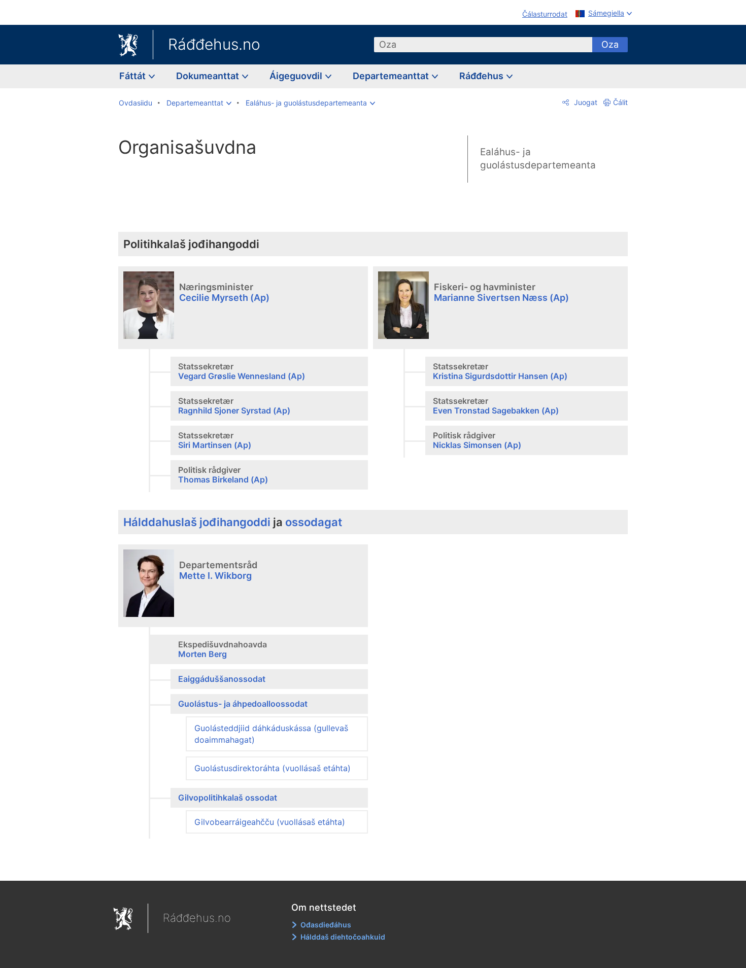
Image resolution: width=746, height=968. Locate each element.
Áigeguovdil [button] (296, 76)
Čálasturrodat (544, 14)
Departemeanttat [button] (392, 76)
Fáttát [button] (133, 76)
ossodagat (313, 522)
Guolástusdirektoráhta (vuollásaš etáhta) (272, 768)
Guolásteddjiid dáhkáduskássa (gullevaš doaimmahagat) (271, 733)
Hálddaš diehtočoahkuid (342, 936)
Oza (610, 44)
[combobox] (483, 44)
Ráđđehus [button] (482, 76)
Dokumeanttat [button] (208, 76)
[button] (198, 103)
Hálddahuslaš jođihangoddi (196, 522)
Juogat (584, 102)
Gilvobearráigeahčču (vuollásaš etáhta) (269, 822)
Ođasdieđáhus (325, 924)
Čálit (620, 102)
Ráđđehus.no (214, 44)
